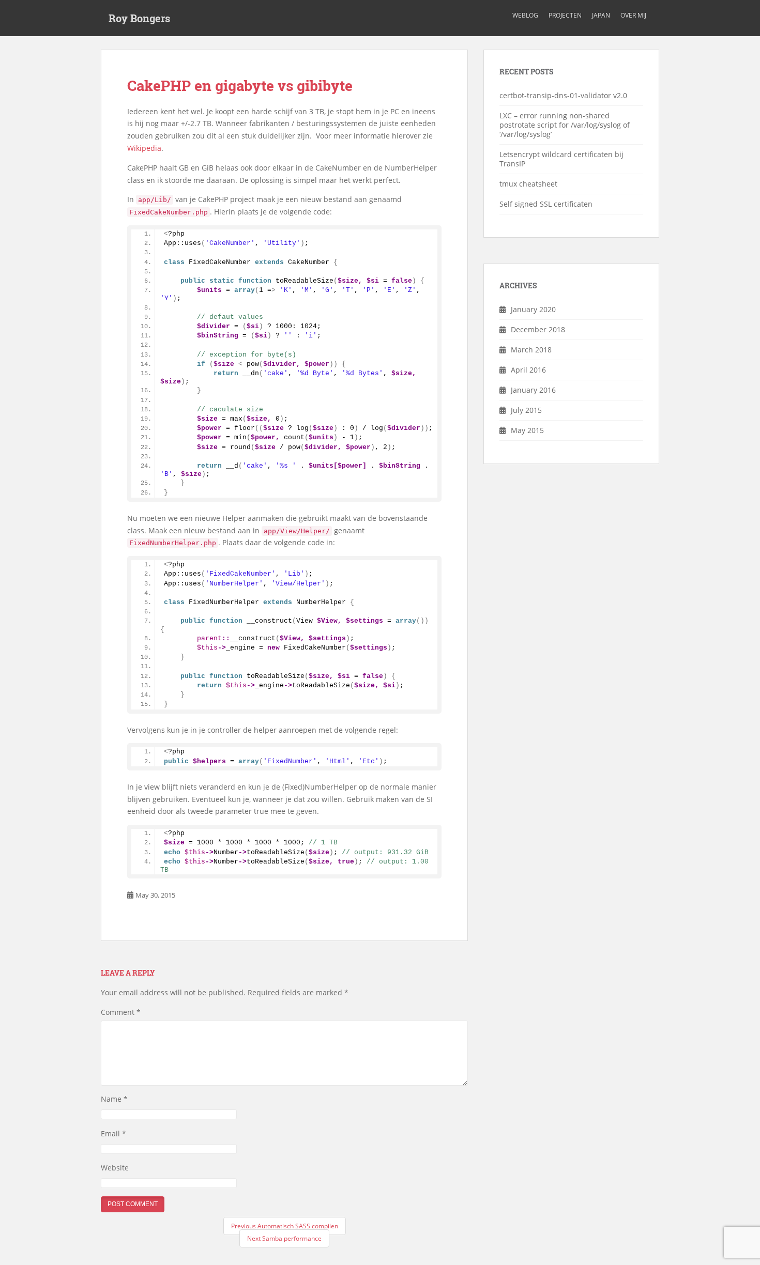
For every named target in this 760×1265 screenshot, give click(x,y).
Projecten (565, 15)
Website (115, 1168)
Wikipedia (144, 148)
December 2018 (538, 329)
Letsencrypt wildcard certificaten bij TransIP (561, 158)
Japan (601, 15)
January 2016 (533, 390)
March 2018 (531, 349)
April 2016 (528, 370)
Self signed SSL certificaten (545, 204)
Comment (121, 1012)
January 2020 (533, 309)
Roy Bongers (139, 18)
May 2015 (527, 430)
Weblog (525, 15)
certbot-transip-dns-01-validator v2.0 (563, 95)
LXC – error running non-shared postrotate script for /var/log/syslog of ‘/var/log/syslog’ (564, 125)
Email (113, 1133)
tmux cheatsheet (528, 184)
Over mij (633, 15)
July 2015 (526, 410)
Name (114, 1099)
